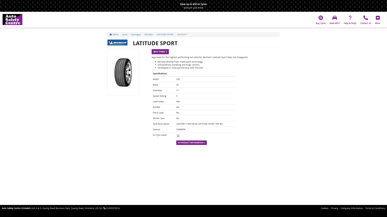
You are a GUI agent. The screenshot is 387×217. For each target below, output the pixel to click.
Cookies (324, 208)
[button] (377, 20)
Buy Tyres (160, 51)
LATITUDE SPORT (165, 34)
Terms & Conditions (375, 208)
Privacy (334, 208)
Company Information (352, 208)
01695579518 (113, 208)
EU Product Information (191, 142)
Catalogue (136, 34)
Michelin (149, 34)
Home (115, 34)
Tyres (124, 34)
